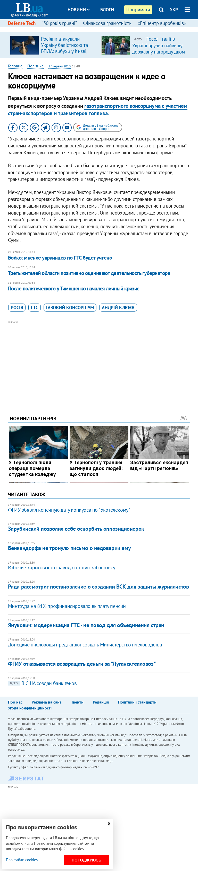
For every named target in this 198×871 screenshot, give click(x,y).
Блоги (107, 10)
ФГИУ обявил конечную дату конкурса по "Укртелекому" (69, 509)
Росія (17, 307)
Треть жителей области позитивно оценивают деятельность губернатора (89, 273)
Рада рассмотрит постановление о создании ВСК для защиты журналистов (98, 586)
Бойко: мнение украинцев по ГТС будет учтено (60, 257)
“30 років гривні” (59, 23)
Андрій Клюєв (118, 307)
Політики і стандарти (137, 702)
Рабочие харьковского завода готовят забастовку (61, 567)
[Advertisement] (99, 361)
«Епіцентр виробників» (162, 23)
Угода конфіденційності (30, 707)
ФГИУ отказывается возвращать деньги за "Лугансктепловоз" (82, 663)
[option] (53, 45)
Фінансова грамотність (107, 23)
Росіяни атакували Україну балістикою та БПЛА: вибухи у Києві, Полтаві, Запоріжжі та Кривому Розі (64, 51)
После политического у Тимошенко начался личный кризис (73, 288)
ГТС (34, 307)
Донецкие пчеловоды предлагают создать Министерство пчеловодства (85, 644)
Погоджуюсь (86, 860)
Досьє (104, 29)
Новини (77, 10)
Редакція (101, 702)
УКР (174, 9)
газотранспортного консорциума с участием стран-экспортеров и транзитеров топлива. (97, 109)
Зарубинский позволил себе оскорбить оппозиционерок (76, 528)
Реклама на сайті (47, 702)
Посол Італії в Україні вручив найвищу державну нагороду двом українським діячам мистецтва (158, 51)
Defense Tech (22, 23)
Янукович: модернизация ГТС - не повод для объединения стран (86, 625)
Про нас (15, 702)
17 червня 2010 (59, 66)
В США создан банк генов (43, 683)
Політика (35, 65)
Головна (15, 65)
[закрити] (109, 823)
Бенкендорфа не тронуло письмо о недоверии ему (69, 548)
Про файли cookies (22, 859)
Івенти (78, 702)
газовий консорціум (70, 307)
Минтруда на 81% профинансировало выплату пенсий (67, 606)
